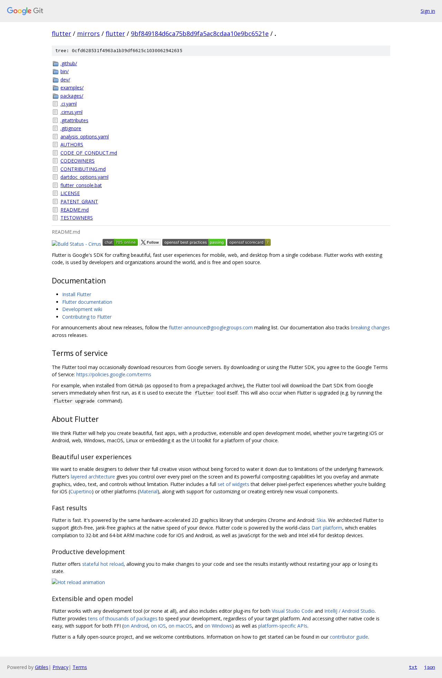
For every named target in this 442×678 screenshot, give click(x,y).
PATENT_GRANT (79, 201)
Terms (80, 667)
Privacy (60, 667)
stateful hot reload (103, 564)
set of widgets (233, 484)
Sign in (428, 11)
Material (148, 491)
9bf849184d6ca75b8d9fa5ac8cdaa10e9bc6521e (200, 33)
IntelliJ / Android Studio (349, 611)
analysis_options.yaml (84, 136)
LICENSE (70, 193)
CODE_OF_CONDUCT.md (88, 152)
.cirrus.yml (71, 112)
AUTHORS (71, 144)
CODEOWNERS (77, 160)
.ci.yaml (68, 103)
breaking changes (370, 327)
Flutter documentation (87, 302)
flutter (61, 33)
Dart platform (326, 527)
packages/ (71, 96)
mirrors (88, 33)
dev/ (65, 79)
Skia (321, 520)
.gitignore (70, 128)
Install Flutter (76, 294)
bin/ (64, 71)
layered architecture (93, 476)
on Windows (218, 625)
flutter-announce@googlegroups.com (211, 327)
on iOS (158, 625)
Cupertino (81, 491)
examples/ (72, 87)
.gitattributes (74, 120)
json (429, 667)
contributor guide (349, 636)
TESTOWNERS (76, 217)
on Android (136, 625)
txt (413, 667)
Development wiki (82, 309)
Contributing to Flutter (87, 316)
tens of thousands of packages (122, 618)
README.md (74, 209)
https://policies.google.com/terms (113, 374)
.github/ (68, 63)
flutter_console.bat (81, 185)
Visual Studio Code (292, 611)
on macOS (180, 625)
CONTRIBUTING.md (83, 169)
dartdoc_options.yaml (84, 177)
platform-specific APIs (282, 625)
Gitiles (41, 667)
